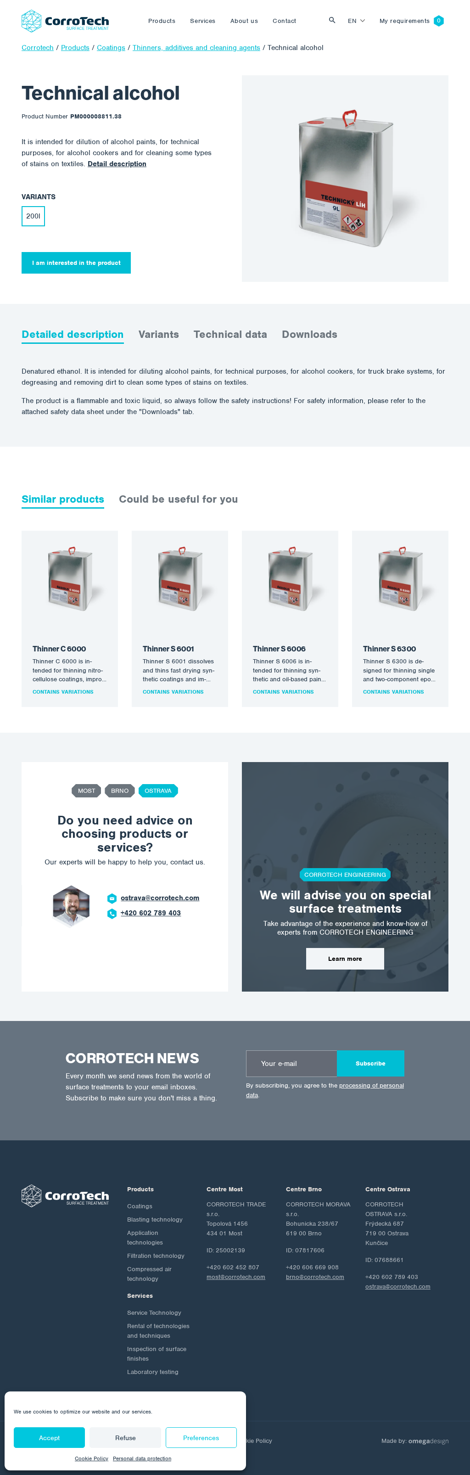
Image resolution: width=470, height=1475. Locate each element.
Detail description (117, 163)
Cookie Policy (91, 1458)
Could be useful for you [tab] (178, 499)
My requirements (405, 21)
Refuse (125, 1438)
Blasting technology (155, 1219)
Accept (49, 1438)
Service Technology (154, 1313)
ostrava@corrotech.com (160, 898)
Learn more (345, 959)
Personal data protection (142, 1458)
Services (202, 21)
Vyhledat (335, 20)
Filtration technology (156, 1256)
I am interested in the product (76, 263)
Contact (285, 21)
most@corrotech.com (236, 1277)
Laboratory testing (153, 1372)
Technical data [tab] (230, 334)
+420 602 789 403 (151, 913)
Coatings (139, 1206)
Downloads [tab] (309, 334)
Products (161, 21)
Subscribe (371, 1063)
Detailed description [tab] (73, 334)
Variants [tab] (159, 334)
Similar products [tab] (63, 499)
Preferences (201, 1438)
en (352, 21)
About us (244, 21)
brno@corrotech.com (315, 1277)
